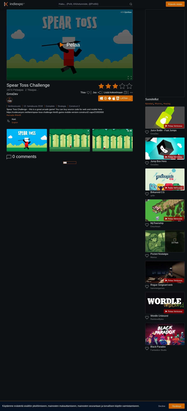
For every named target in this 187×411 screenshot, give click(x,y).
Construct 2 (74, 106)
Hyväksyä (176, 406)
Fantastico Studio (158, 350)
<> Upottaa (126, 12)
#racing (166, 103)
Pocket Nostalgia (159, 254)
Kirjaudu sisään (175, 4)
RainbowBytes (157, 319)
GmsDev (12, 94)
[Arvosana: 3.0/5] (115, 86)
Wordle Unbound (159, 316)
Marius (153, 257)
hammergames (157, 288)
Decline (161, 406)
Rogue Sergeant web (161, 285)
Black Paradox (158, 346)
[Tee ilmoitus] (131, 92)
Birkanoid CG (157, 192)
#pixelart (149, 103)
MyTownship (156, 223)
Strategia (62, 106)
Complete (50, 106)
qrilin (152, 195)
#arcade (10, 115)
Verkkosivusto (14, 106)
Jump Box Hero (158, 161)
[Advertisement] (165, 53)
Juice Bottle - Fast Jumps (163, 130)
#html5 (18, 115)
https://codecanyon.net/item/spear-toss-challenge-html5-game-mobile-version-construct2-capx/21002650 (55, 112)
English (15, 123)
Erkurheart (155, 226)
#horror (158, 103)
